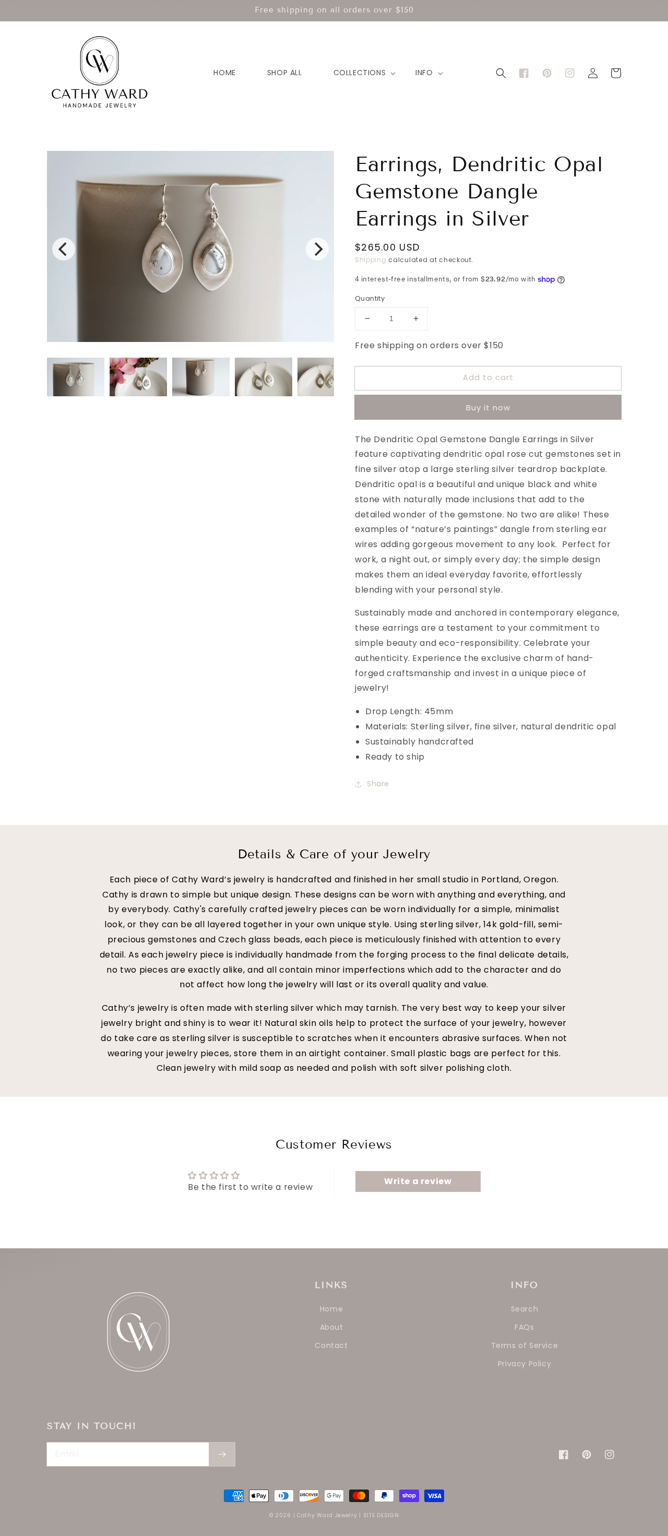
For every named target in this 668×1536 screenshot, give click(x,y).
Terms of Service (524, 1345)
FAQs (524, 1327)
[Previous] (63, 249)
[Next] (317, 249)
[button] (501, 73)
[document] (190, 249)
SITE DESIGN (381, 1515)
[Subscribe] (222, 1454)
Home (331, 1309)
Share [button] (378, 783)
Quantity (370, 298)
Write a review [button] (417, 1181)
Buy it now (488, 407)
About (331, 1327)
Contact (331, 1345)
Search (525, 1309)
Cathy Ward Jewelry (327, 1515)
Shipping (371, 259)
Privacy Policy (524, 1363)
